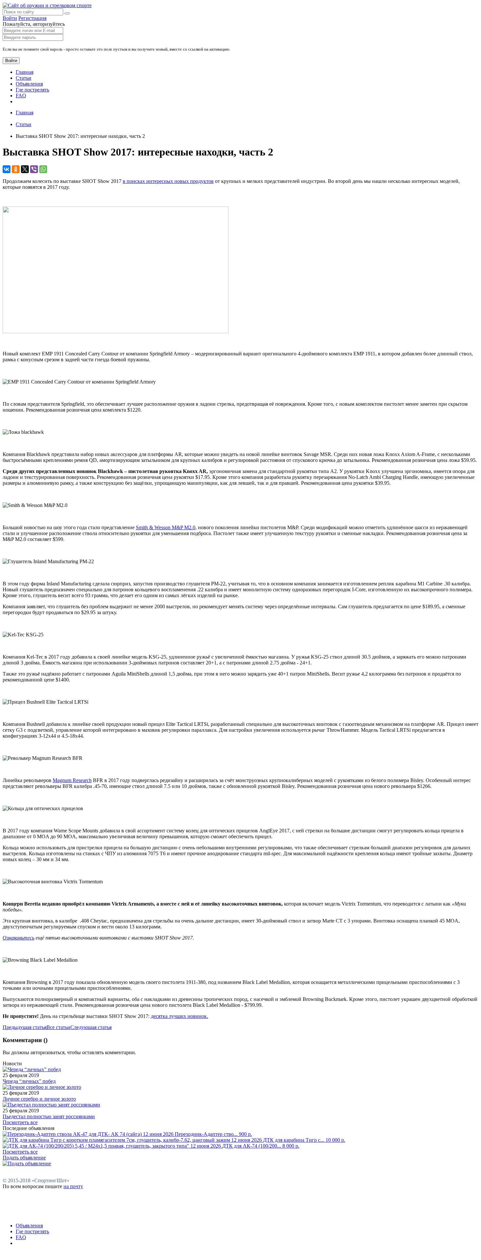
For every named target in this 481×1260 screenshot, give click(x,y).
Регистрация (32, 18)
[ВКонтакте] (6, 169)
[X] (25, 169)
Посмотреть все (20, 1122)
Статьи (23, 78)
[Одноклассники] (16, 169)
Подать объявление (24, 1157)
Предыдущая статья (24, 1027)
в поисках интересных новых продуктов (168, 181)
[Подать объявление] (27, 1163)
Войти (10, 18)
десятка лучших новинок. (179, 1016)
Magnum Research (72, 780)
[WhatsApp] (43, 169)
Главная (24, 72)
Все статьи (58, 1027)
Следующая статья (91, 1027)
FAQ (21, 95)
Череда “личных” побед (29, 1081)
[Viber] (34, 169)
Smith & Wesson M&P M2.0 (165, 527)
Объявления (29, 84)
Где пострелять (32, 89)
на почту (73, 1186)
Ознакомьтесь (18, 938)
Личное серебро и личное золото (39, 1099)
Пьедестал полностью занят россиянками (49, 1116)
